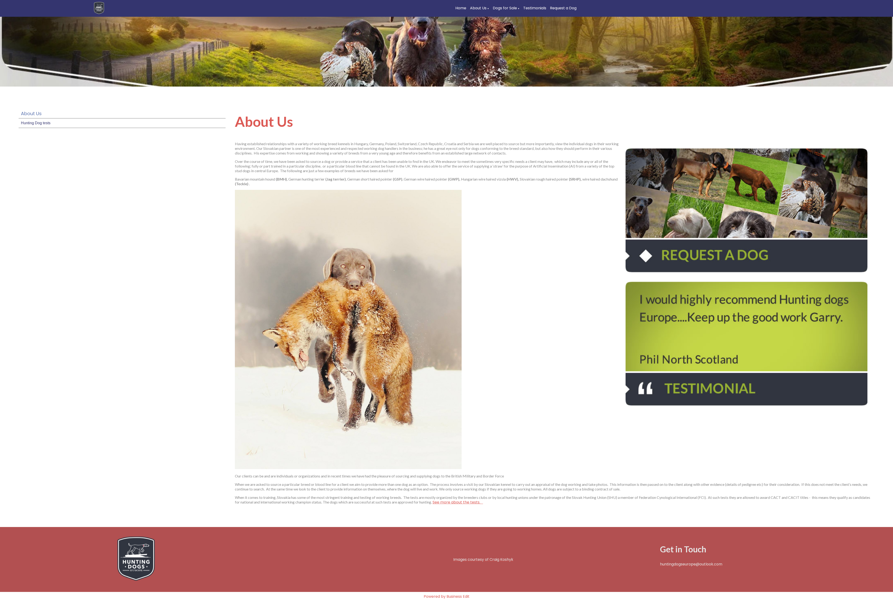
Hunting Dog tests (35, 123)
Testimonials (534, 8)
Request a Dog (563, 8)
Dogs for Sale (505, 8)
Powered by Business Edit (447, 596)
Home (460, 8)
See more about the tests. (458, 502)
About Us (478, 8)
